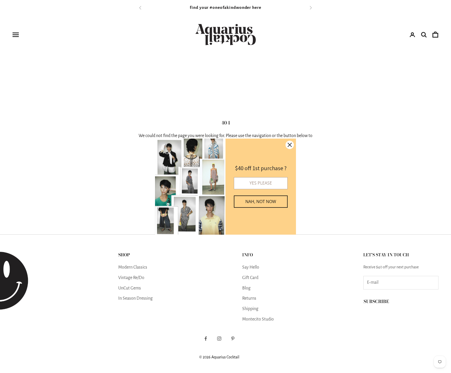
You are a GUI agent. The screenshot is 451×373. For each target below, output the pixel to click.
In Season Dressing (135, 298)
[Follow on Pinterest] (232, 338)
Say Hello (250, 267)
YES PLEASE (261, 183)
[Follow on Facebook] (205, 338)
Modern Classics (132, 267)
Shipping (250, 308)
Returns (249, 298)
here (256, 7)
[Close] (289, 144)
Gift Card (250, 277)
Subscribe (376, 301)
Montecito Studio (258, 319)
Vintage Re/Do (131, 277)
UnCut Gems (129, 288)
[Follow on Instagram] (219, 338)
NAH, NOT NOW (260, 201)
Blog (246, 288)
